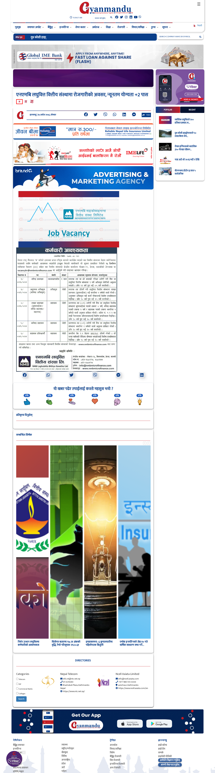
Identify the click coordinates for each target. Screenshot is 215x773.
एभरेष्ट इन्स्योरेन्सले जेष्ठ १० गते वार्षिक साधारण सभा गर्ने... (100, 643)
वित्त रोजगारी (115, 760)
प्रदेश (64, 764)
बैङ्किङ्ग (50, 27)
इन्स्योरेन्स (64, 27)
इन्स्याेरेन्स (17, 749)
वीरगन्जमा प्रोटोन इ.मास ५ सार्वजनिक (185, 172)
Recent (192, 110)
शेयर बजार (80, 27)
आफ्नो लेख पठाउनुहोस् (170, 765)
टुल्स (153, 27)
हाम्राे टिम (161, 749)
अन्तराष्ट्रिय (66, 760)
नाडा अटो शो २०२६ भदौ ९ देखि (187, 159)
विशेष (112, 753)
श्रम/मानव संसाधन (20, 768)
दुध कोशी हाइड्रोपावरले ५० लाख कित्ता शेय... (185, 135)
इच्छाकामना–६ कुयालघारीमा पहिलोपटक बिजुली (65, 643)
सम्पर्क (160, 753)
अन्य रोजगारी (115, 768)
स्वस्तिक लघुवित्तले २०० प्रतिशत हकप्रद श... (184, 121)
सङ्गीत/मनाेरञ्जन (68, 748)
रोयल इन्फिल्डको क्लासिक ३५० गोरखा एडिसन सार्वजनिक (62, 37)
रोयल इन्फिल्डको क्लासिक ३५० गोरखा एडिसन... (186, 148)
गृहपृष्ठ (18, 27)
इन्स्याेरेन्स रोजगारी (117, 764)
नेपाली (199, 25)
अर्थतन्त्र (95, 27)
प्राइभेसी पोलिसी (165, 756)
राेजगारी (121, 27)
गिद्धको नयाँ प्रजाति (128, 641)
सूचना (165, 27)
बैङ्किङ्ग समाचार (18, 745)
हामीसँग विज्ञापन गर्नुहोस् (170, 760)
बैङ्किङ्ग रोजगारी (115, 756)
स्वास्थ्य (65, 745)
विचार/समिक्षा (138, 27)
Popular (168, 110)
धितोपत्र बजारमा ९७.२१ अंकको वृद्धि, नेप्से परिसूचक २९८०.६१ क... (32, 645)
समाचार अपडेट (34, 27)
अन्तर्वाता (113, 745)
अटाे (63, 767)
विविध (64, 756)
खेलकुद (65, 752)
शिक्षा (108, 27)
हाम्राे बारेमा (162, 745)
